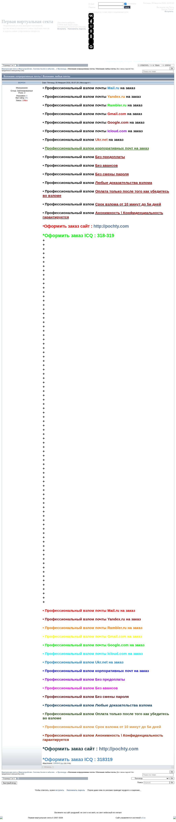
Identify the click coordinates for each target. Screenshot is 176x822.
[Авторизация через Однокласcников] (91, 36)
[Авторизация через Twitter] (91, 41)
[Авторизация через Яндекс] (91, 31)
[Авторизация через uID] (91, 26)
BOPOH (21, 83)
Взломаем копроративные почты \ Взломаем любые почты (92, 69)
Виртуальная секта (9, 69)
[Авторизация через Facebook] (91, 20)
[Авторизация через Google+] (91, 46)
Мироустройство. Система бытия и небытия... (37, 69)
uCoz (143, 818)
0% (26, 98)
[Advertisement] (88, 801)
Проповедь (62, 69)
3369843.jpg (58, 763)
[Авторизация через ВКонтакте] (91, 15)
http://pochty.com (111, 226)
